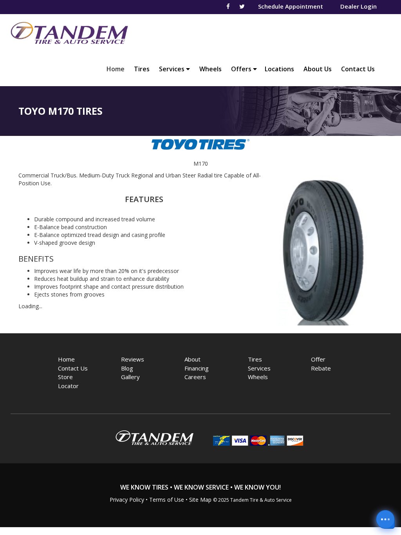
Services (172, 69)
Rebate (321, 368)
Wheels (210, 69)
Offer (318, 359)
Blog (127, 368)
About (192, 359)
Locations (279, 69)
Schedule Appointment (290, 6)
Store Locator (68, 381)
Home (117, 68)
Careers (195, 377)
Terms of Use (166, 499)
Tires (142, 69)
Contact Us (358, 69)
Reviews (132, 359)
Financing (196, 368)
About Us (317, 69)
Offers (242, 69)
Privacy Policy (127, 499)
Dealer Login (358, 6)
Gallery (130, 377)
